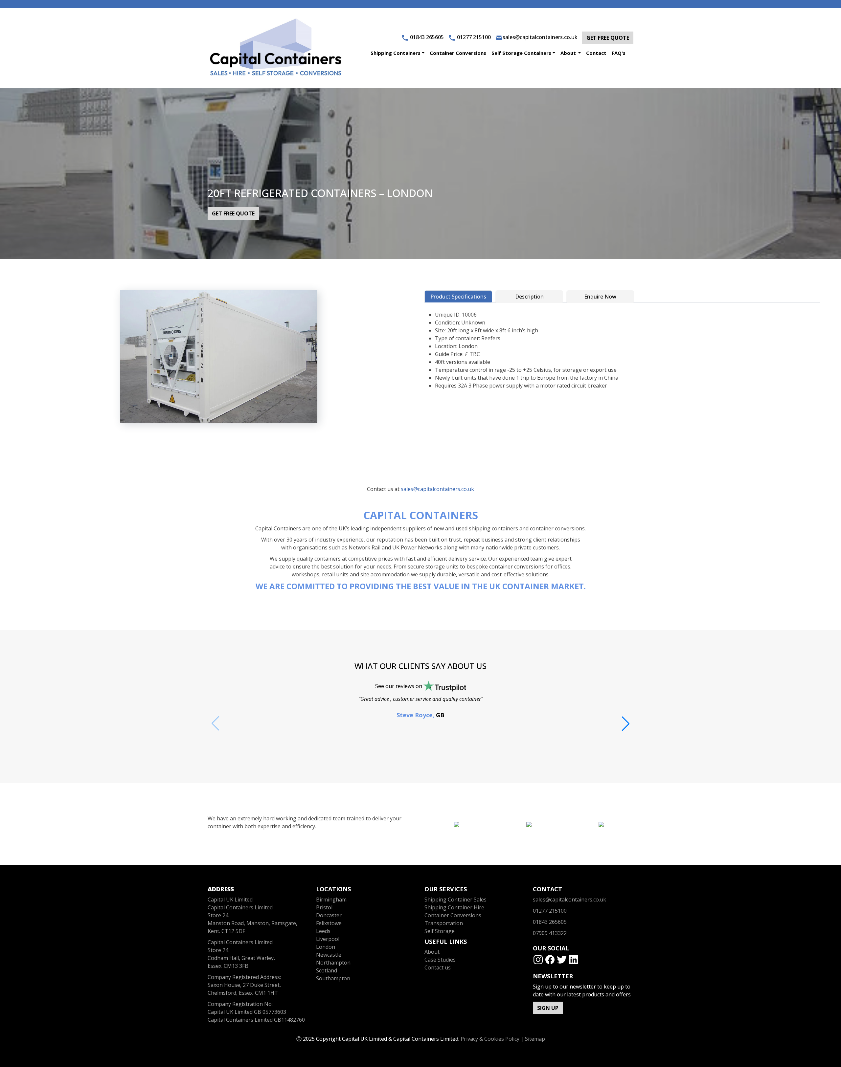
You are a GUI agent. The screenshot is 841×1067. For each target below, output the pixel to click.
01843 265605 (427, 37)
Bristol (324, 907)
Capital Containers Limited (240, 942)
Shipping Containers (395, 53)
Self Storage (439, 931)
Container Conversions (458, 53)
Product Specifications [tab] (458, 296)
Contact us (437, 967)
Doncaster (329, 915)
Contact (596, 53)
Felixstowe (329, 923)
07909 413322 (550, 933)
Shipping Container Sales (455, 899)
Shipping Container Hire (454, 907)
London (325, 946)
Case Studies (440, 959)
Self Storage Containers (521, 53)
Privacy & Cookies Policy (490, 1038)
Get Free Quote (607, 37)
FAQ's (618, 53)
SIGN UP (547, 1007)
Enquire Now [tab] (600, 296)
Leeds (323, 931)
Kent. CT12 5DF (226, 931)
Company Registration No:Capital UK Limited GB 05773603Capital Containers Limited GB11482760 (256, 1011)
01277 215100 (474, 37)
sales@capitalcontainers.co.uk (540, 37)
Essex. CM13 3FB (228, 965)
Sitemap (535, 1038)
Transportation (443, 923)
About (568, 53)
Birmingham (331, 899)
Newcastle (328, 954)
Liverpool (327, 939)
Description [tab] (529, 296)
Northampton (333, 962)
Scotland (326, 970)
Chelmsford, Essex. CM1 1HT (243, 992)
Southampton (333, 978)
